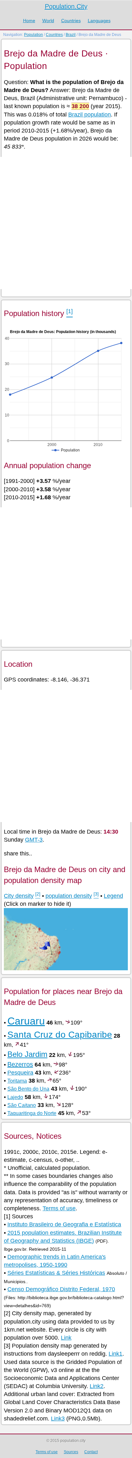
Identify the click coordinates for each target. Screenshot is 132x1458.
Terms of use (59, 1208)
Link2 (96, 1386)
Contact (91, 1452)
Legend (113, 896)
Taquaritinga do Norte (31, 1113)
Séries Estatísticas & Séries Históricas (56, 1273)
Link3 (58, 1418)
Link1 (115, 1354)
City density (19, 896)
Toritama (17, 1081)
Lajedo (15, 1097)
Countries (71, 20)
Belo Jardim (27, 1054)
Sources (71, 1452)
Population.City (66, 6)
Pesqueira (20, 1072)
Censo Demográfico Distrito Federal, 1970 (61, 1289)
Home (29, 20)
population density (68, 896)
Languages (99, 20)
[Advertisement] (66, 223)
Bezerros (20, 1064)
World (48, 20)
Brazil (71, 34)
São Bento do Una (28, 1089)
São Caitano (21, 1105)
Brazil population (89, 114)
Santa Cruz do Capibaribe (59, 1035)
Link (66, 1337)
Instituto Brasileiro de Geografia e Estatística (64, 1224)
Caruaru (26, 1021)
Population (33, 34)
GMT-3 (34, 839)
